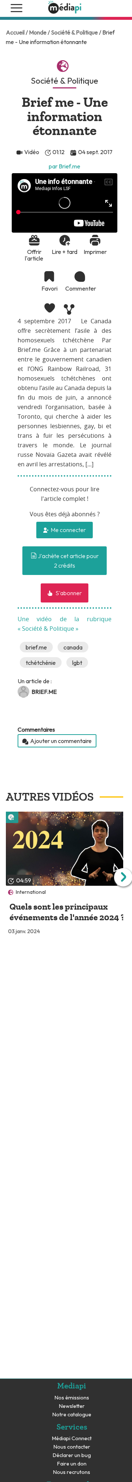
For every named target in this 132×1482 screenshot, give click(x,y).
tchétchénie (41, 662)
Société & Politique (74, 32)
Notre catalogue (71, 1415)
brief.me (36, 647)
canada (72, 647)
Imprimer (95, 251)
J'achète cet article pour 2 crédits (68, 560)
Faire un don (72, 1464)
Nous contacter (72, 1447)
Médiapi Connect (72, 1438)
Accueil (15, 32)
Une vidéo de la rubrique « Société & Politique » (64, 624)
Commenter (80, 288)
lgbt (77, 662)
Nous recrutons (71, 1472)
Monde (38, 32)
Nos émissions (72, 1398)
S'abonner (68, 593)
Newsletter (72, 1406)
